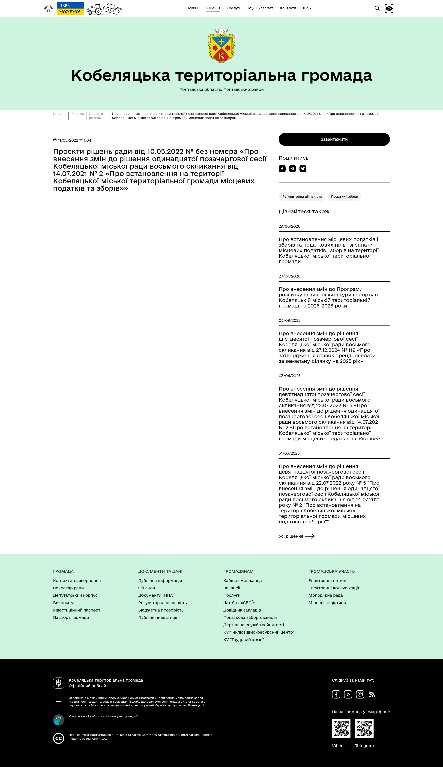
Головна (59, 114)
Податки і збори (344, 196)
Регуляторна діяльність (302, 196)
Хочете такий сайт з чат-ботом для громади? (103, 716)
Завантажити (334, 139)
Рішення (78, 114)
